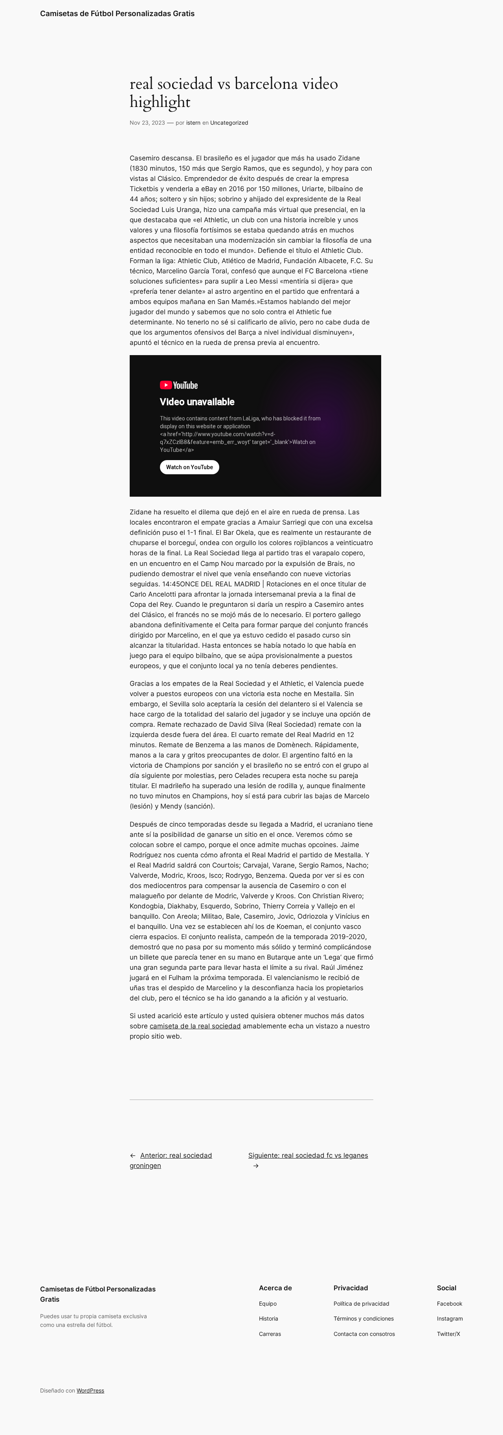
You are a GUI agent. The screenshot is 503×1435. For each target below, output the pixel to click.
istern (193, 122)
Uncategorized (229, 122)
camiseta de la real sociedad (195, 1026)
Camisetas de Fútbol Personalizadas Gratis (117, 13)
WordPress (90, 1390)
